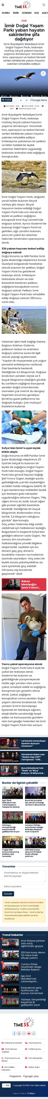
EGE (36, 13)
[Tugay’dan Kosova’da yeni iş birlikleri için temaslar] (12, 841)
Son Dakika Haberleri (8, 1068)
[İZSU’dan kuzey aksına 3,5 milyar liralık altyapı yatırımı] (35, 841)
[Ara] (43, 5)
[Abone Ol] (38, 100)
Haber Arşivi (33, 1067)
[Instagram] (24, 1033)
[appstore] (16, 1076)
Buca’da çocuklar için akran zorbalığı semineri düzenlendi (35, 802)
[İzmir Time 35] (22, 4)
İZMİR (16, 13)
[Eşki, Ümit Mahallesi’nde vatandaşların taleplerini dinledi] (12, 792)
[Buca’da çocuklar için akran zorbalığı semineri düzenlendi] (35, 792)
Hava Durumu (35, 1042)
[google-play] (30, 1076)
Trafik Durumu (34, 1049)
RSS (7, 1085)
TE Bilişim (31, 1093)
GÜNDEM (26, 13)
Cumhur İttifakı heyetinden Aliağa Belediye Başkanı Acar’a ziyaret (34, 828)
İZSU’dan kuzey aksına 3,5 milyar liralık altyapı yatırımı (33, 853)
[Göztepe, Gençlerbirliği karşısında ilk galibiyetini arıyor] (12, 817)
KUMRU (6, 13)
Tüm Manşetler (35, 1058)
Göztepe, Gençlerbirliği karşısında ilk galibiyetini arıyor (11, 828)
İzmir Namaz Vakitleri (9, 1050)
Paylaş (8, 99)
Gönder (8, 893)
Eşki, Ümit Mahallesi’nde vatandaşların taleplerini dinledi (10, 803)
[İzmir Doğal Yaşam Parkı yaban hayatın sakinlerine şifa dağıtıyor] (24, 83)
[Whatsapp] (34, 1033)
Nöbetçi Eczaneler (13, 1042)
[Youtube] (29, 1033)
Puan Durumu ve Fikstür (11, 1059)
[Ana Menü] (3, 4)
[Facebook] (14, 1033)
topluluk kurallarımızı (28, 902)
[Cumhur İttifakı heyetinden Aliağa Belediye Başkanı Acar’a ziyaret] (35, 817)
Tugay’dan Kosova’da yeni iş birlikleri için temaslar (10, 853)
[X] (19, 1033)
